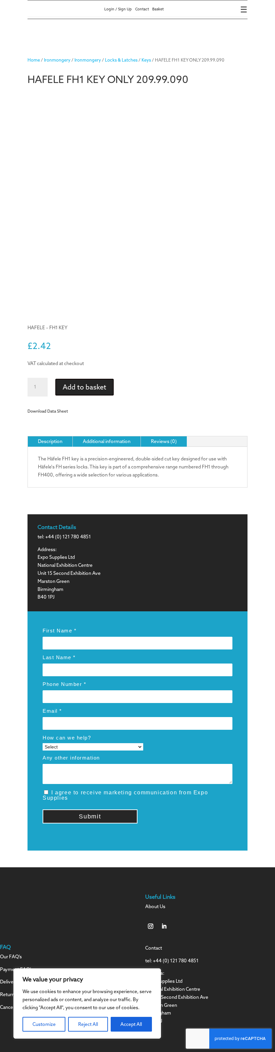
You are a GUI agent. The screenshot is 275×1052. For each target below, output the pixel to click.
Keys (146, 60)
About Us (155, 906)
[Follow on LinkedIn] (164, 926)
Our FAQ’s (11, 957)
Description (50, 441)
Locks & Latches (121, 60)
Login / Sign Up (118, 9)
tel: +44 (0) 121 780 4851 (64, 537)
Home (34, 60)
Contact (142, 9)
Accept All (131, 1024)
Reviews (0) (164, 441)
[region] (87, 1003)
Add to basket (84, 387)
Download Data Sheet (48, 411)
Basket (158, 9)
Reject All (88, 1024)
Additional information (106, 441)
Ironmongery (57, 60)
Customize (44, 1024)
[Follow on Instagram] (150, 926)
